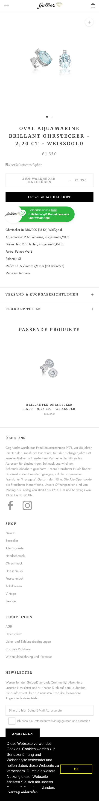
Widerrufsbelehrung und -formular (29, 656)
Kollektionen (14, 586)
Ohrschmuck (14, 563)
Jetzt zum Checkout (49, 197)
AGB (9, 626)
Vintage (11, 593)
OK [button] (76, 769)
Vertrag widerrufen (23, 792)
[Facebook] (10, 505)
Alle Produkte (14, 548)
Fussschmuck (14, 578)
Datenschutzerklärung (47, 721)
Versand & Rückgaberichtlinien (42, 294)
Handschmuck (15, 555)
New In (10, 533)
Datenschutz (14, 634)
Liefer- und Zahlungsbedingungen (28, 641)
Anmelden (22, 733)
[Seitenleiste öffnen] (6, 6)
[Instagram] (27, 505)
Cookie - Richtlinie (18, 649)
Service (11, 601)
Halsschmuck (14, 571)
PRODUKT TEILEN (23, 309)
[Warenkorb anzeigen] (93, 5)
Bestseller (12, 540)
